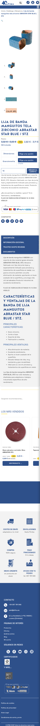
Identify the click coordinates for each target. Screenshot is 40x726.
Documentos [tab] (9, 252)
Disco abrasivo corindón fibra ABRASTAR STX (14, 451)
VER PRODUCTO (15, 463)
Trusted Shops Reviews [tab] (14, 247)
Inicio (3, 11)
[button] (20, 3)
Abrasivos (18, 11)
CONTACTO (9, 600)
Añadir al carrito (33, 171)
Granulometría (9, 161)
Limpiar (20, 163)
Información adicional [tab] (13, 242)
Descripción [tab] (8, 238)
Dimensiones (8, 153)
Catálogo (10, 11)
